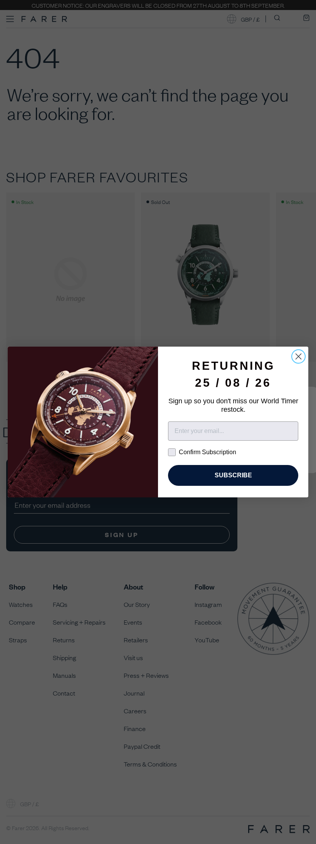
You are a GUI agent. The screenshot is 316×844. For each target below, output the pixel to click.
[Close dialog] (298, 356)
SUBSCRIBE (233, 475)
